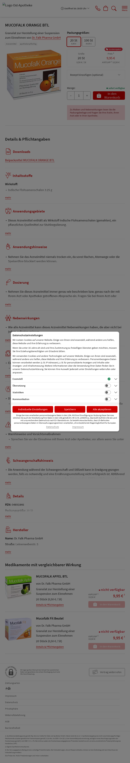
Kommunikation (21, 399)
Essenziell (18, 378)
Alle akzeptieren (102, 409)
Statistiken (18, 392)
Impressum (78, 426)
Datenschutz (52, 426)
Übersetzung (19, 385)
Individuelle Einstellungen (33, 409)
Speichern (70, 409)
